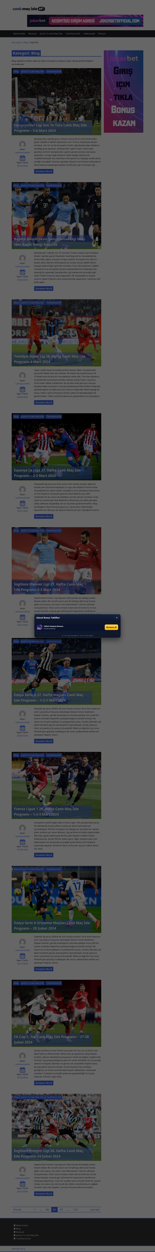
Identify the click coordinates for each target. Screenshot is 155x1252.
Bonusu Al (111, 627)
